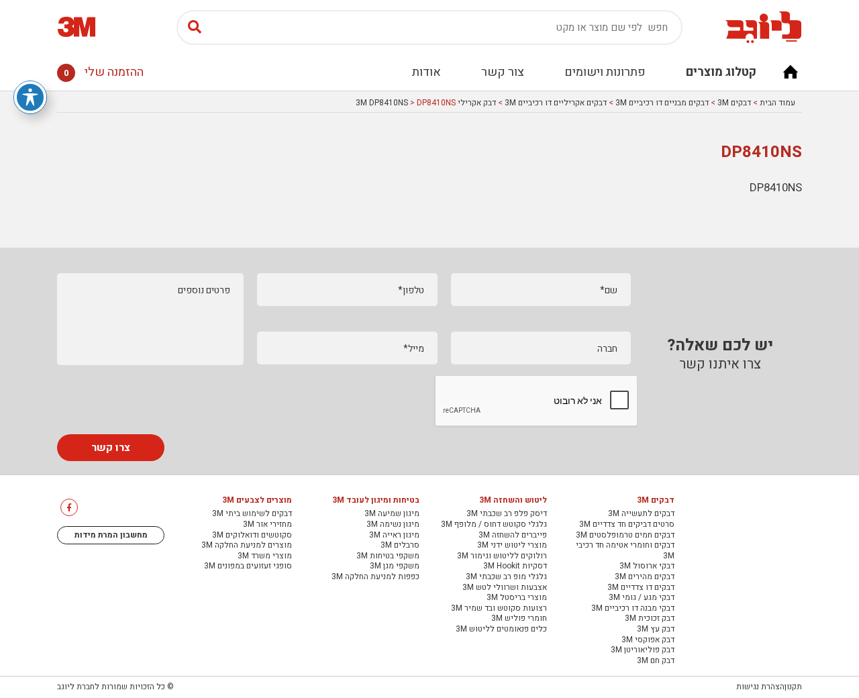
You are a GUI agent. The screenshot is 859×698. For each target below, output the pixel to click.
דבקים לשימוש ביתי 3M (252, 514)
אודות (426, 72)
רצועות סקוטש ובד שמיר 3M (499, 608)
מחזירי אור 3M (267, 524)
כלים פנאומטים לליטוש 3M (501, 629)
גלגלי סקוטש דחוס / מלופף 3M (494, 524)
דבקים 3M (734, 103)
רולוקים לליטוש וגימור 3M (502, 556)
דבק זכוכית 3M (649, 618)
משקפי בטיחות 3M (387, 556)
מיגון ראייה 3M (394, 535)
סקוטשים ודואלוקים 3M (252, 535)
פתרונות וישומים (605, 72)
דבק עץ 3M (655, 629)
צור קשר (502, 72)
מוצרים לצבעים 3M (257, 500)
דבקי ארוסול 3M (646, 566)
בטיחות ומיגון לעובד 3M (375, 500)
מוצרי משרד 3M (265, 556)
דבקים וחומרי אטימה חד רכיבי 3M (625, 550)
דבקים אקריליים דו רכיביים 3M (556, 103)
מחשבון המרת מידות (111, 535)
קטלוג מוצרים (721, 72)
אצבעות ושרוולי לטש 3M (504, 588)
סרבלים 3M (400, 545)
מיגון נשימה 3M (392, 524)
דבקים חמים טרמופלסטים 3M (625, 535)
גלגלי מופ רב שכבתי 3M (506, 577)
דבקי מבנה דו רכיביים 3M (632, 608)
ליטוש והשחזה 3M (513, 500)
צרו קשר (110, 448)
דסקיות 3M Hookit (515, 566)
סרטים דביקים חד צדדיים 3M (626, 524)
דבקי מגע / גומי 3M (641, 598)
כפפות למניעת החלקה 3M (375, 577)
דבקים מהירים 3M (644, 577)
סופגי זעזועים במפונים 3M (248, 566)
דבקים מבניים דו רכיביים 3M (662, 103)
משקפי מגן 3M (394, 566)
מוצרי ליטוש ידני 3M (512, 545)
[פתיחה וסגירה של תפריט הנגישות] (30, 97)
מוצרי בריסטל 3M (517, 598)
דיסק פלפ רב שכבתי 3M (506, 514)
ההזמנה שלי (104, 72)
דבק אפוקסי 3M (647, 640)
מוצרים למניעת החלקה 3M (246, 545)
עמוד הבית (777, 103)
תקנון (793, 687)
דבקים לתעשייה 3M (641, 514)
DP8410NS (776, 187)
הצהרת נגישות (760, 687)
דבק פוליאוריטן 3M (642, 650)
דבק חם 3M (655, 661)
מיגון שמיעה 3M (391, 514)
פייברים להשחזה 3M (512, 535)
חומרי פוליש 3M (519, 618)
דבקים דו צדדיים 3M (640, 588)
